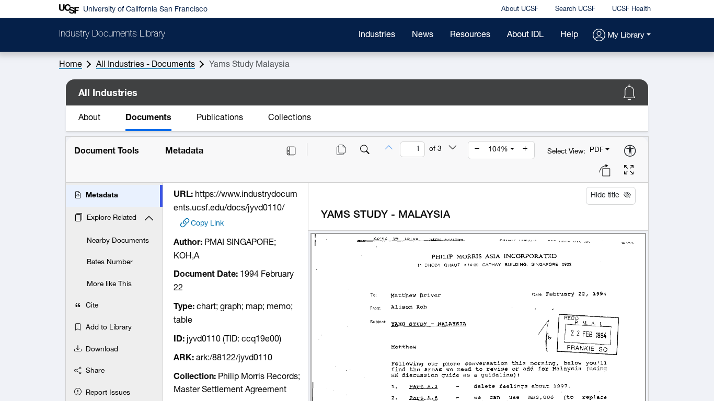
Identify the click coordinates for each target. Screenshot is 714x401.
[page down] (453, 149)
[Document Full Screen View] (629, 171)
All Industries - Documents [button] (145, 65)
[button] (622, 35)
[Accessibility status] (630, 151)
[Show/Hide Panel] (291, 151)
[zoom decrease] (477, 149)
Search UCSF (575, 9)
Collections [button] (289, 118)
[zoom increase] (525, 149)
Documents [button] (148, 118)
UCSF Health (631, 9)
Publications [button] (220, 118)
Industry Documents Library (112, 34)
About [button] (89, 118)
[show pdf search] (365, 151)
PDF (597, 150)
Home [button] (70, 65)
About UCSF (519, 9)
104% (498, 149)
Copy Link (207, 223)
